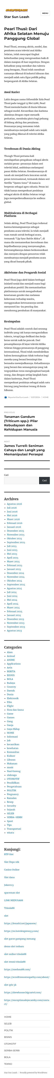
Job (9, 740)
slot (6, 915)
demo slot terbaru (14, 946)
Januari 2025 (14, 569)
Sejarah (11, 809)
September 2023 (16, 626)
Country (11, 686)
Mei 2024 (12, 599)
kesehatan (12, 748)
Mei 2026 (12, 515)
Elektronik (13, 698)
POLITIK (11, 790)
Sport (10, 821)
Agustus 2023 (14, 630)
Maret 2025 (13, 561)
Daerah (11, 690)
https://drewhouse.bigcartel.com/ (22, 992)
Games (10, 717)
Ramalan (12, 798)
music (10, 767)
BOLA (10, 679)
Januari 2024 (14, 615)
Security (11, 805)
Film (9, 702)
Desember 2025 (15, 530)
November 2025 (16, 534)
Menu (45, 13)
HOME (46, 397)
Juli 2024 (12, 592)
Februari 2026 (14, 523)
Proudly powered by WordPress (33, 1073)
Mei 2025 (12, 553)
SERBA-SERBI (14, 817)
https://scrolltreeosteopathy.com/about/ (26, 977)
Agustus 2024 (14, 588)
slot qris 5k (10, 984)
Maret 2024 (13, 607)
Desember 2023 (15, 619)
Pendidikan (13, 782)
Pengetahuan (14, 786)
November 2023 (15, 623)
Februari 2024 (14, 611)
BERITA (11, 671)
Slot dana (9, 877)
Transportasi (14, 828)
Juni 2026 (12, 511)
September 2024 (16, 584)
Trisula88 (9, 908)
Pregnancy (13, 794)
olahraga (12, 775)
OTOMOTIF (13, 779)
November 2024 (16, 576)
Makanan (12, 763)
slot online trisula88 (15, 954)
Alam (10, 652)
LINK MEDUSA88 (13, 900)
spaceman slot (12, 892)
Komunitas (13, 752)
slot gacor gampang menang (20, 938)
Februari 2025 (14, 565)
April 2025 (12, 557)
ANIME (11, 660)
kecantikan (13, 744)
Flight (10, 706)
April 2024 (12, 603)
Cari (6, 475)
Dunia (10, 694)
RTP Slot (9, 854)
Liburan (11, 759)
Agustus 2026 (14, 504)
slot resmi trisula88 (14, 961)
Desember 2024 (15, 573)
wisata (10, 832)
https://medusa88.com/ (17, 969)
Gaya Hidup (13, 729)
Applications (14, 663)
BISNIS (11, 675)
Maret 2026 (13, 519)
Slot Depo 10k (11, 862)
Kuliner (11, 755)
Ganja (10, 725)
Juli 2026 (12, 507)
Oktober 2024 (14, 580)
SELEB (10, 813)
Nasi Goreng (13, 771)
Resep (10, 802)
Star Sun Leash (16, 17)
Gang (10, 721)
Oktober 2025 (14, 538)
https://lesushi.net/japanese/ (20, 923)
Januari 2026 (14, 527)
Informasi (12, 736)
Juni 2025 (12, 550)
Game (10, 713)
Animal (11, 656)
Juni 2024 (12, 596)
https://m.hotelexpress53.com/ (21, 931)
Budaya (11, 683)
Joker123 (9, 885)
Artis (9, 667)
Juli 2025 (12, 546)
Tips (9, 825)
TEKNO (8, 1064)
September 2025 (16, 542)
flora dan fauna (15, 709)
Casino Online (11, 869)
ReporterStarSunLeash (18, 397)
